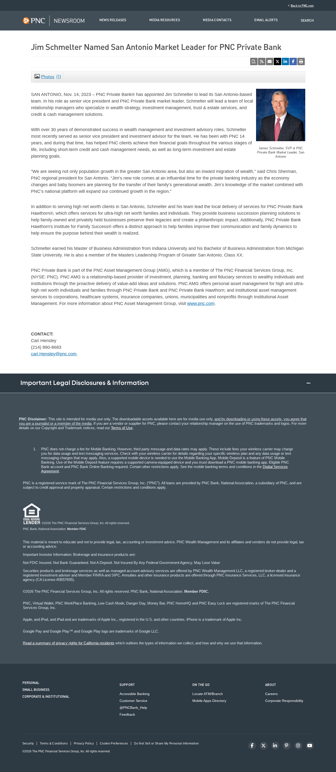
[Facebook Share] (293, 61)
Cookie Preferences (114, 743)
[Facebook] (252, 746)
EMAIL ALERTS (266, 20)
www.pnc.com (200, 303)
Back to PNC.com (302, 5)
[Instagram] (298, 746)
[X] (264, 746)
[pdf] (254, 61)
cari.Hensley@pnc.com (54, 353)
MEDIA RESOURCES (164, 20)
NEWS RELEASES (112, 20)
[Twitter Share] (277, 61)
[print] (301, 61)
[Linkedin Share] (285, 61)
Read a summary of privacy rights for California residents (68, 643)
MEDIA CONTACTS (217, 20)
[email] (269, 61)
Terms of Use (122, 428)
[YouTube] (310, 746)
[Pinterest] (287, 746)
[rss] (261, 61)
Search (307, 20)
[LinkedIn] (275, 746)
